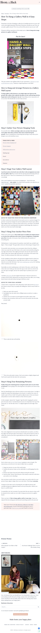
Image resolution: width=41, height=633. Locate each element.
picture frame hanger (16, 462)
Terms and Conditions (9, 624)
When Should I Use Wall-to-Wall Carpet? (9, 545)
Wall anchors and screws (9, 149)
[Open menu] (39, 2)
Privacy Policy (20, 624)
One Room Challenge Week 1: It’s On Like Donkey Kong (31, 545)
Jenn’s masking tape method (27, 262)
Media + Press (33, 624)
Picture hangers (7, 146)
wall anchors (9, 275)
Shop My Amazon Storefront (20, 614)
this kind (36, 284)
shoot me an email (16, 508)
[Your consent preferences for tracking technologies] (39, 631)
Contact (27, 624)
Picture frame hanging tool (9, 142)
